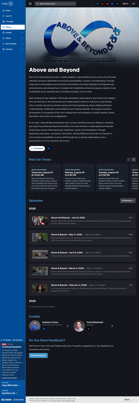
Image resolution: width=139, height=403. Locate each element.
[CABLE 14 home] (13, 4)
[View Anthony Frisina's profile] (49, 326)
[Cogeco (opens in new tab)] (6, 399)
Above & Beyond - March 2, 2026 (76, 268)
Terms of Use (70, 401)
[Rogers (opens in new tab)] (18, 399)
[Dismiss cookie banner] (134, 400)
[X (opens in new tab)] (117, 4)
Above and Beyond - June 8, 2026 (68, 217)
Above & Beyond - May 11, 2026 (75, 234)
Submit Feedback (38, 355)
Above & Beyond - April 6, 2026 (76, 252)
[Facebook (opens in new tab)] (112, 4)
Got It (127, 400)
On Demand (38, 148)
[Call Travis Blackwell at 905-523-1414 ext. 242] (89, 329)
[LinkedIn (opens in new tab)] (97, 4)
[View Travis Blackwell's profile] (94, 326)
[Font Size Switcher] (134, 4)
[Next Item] (134, 159)
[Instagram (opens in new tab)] (102, 4)
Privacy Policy (55, 401)
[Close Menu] (30, 4)
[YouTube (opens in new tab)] (107, 4)
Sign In (125, 4)
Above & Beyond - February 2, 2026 (78, 285)
